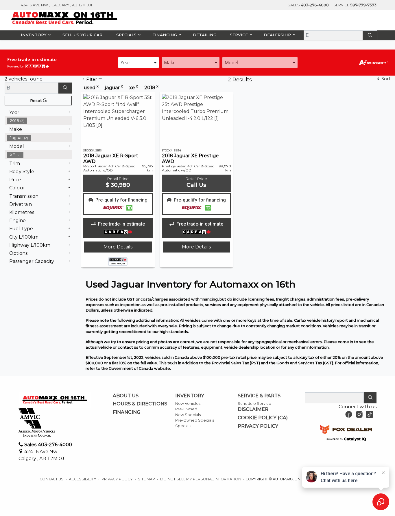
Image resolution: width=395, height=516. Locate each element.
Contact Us (52, 479)
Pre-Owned (186, 409)
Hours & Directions (140, 404)
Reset (36, 100)
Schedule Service (254, 403)
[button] (35, 34)
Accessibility (83, 479)
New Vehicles (187, 403)
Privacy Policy (258, 426)
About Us (126, 395)
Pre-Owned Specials (194, 420)
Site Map (147, 479)
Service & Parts (259, 395)
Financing (126, 412)
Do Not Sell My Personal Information (201, 479)
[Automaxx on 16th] (64, 18)
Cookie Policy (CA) (263, 417)
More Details (118, 247)
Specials (183, 426)
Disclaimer (253, 409)
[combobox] (138, 62)
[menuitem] (39, 138)
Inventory (189, 395)
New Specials (188, 415)
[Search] (370, 35)
